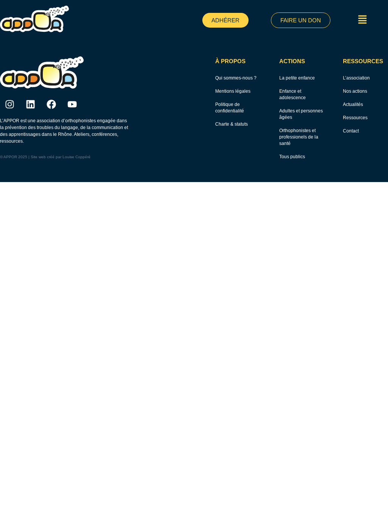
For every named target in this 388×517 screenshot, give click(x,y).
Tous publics (292, 156)
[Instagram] (9, 104)
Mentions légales (232, 91)
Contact (351, 131)
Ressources (355, 117)
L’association (356, 78)
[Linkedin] (30, 104)
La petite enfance (297, 78)
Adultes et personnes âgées (301, 114)
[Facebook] (51, 104)
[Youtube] (72, 104)
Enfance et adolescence (292, 94)
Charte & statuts (231, 124)
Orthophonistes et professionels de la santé (298, 137)
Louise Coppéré (77, 157)
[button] (362, 20)
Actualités (353, 104)
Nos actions (355, 91)
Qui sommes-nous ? (236, 78)
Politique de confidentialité (229, 108)
